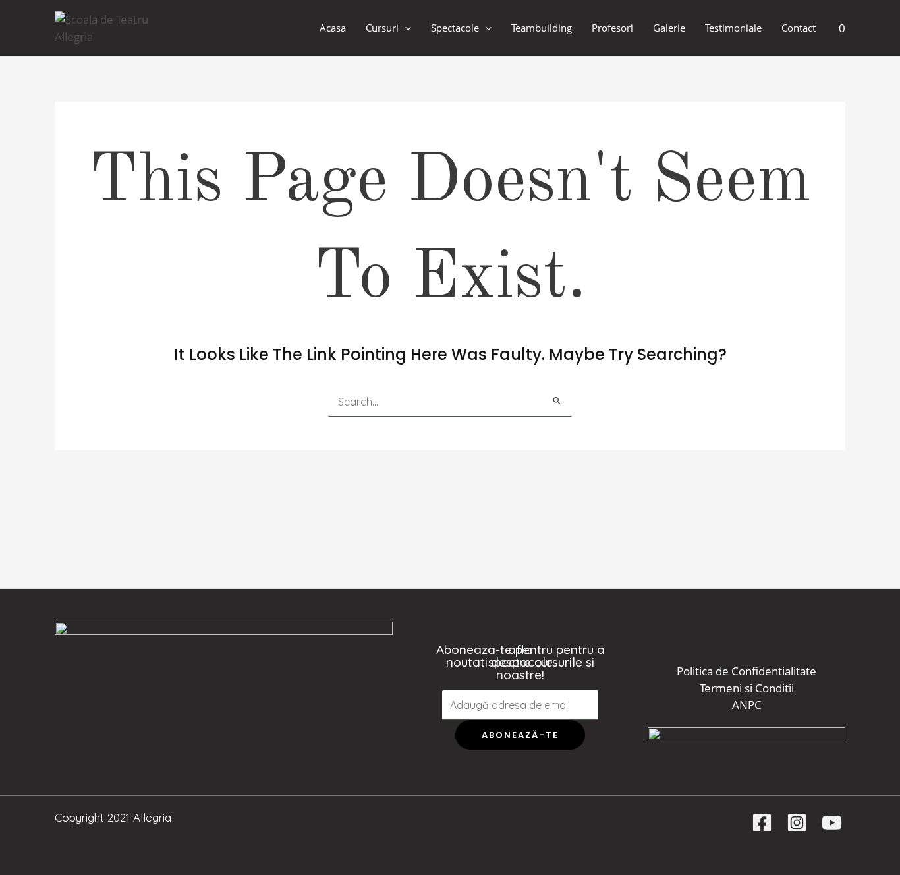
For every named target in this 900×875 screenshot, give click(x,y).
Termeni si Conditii (747, 688)
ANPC (747, 704)
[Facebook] (761, 822)
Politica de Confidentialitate (746, 671)
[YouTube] (831, 822)
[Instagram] (796, 822)
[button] (405, 28)
